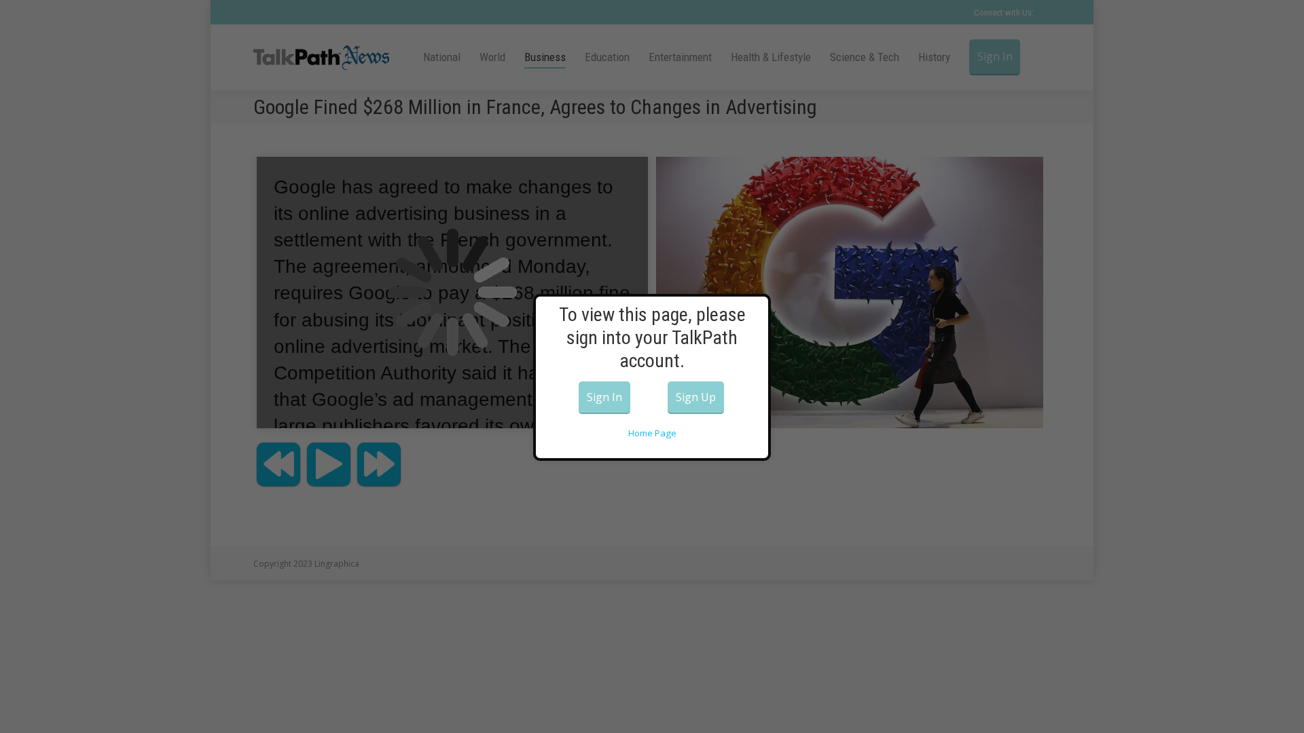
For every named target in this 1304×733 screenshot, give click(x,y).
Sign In (604, 397)
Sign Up (696, 397)
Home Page (652, 433)
